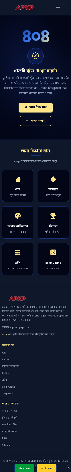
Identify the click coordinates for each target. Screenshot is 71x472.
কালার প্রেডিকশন (10, 366)
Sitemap (6, 445)
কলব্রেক (6, 359)
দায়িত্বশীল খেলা (9, 431)
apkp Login (37, 120)
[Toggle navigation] (58, 7)
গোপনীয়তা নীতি (9, 424)
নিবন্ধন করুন (24, 468)
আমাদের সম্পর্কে (10, 411)
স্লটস (4, 380)
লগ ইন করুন (47, 468)
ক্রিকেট (5, 373)
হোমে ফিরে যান (37, 107)
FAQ (4, 438)
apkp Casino (8, 387)
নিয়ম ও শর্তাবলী (9, 418)
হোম (4, 353)
